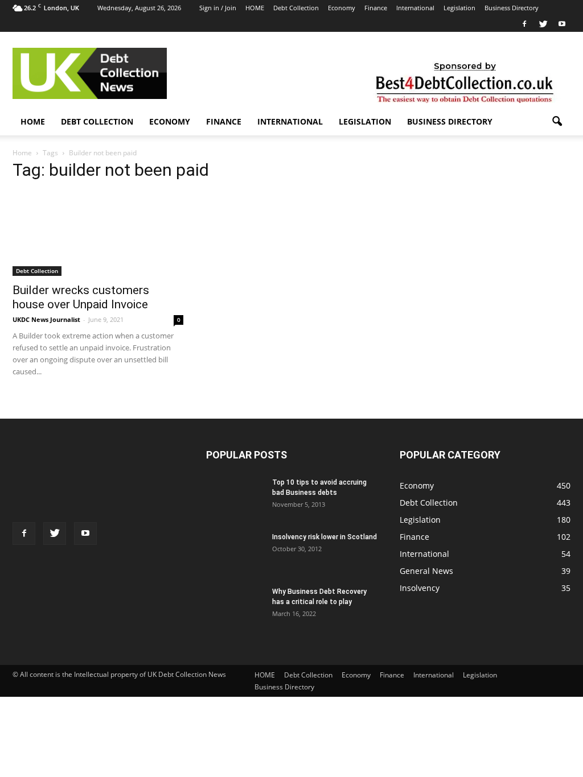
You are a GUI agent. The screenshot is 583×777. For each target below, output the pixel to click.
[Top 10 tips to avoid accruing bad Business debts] (234, 495)
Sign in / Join (217, 7)
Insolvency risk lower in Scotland (324, 537)
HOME (254, 7)
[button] (556, 121)
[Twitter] (543, 24)
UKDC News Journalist (46, 319)
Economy (341, 7)
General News (426, 570)
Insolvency (420, 587)
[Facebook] (524, 24)
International (415, 7)
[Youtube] (561, 24)
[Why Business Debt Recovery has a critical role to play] (234, 606)
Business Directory (512, 7)
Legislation (459, 7)
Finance (375, 7)
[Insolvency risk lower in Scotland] (234, 542)
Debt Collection (296, 7)
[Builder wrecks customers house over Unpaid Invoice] (98, 237)
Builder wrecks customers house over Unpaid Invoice (81, 297)
